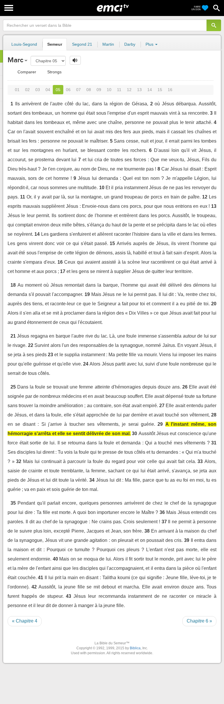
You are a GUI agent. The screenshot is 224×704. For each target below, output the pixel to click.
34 (91, 480)
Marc (15, 60)
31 (213, 442)
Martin (108, 44)
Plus (150, 44)
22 (30, 345)
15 (160, 89)
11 (119, 89)
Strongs (54, 72)
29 (160, 424)
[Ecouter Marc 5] (75, 60)
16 (170, 89)
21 (13, 336)
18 (13, 285)
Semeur (54, 44)
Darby (129, 44)
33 (200, 461)
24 (85, 363)
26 (185, 386)
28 (213, 414)
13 (139, 89)
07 (78, 89)
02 (27, 89)
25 (13, 386)
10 (109, 89)
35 (13, 503)
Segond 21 (82, 44)
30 (134, 433)
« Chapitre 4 (24, 620)
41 (40, 577)
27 (161, 405)
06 (68, 89)
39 (186, 540)
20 (213, 303)
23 (50, 354)
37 (164, 521)
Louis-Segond (24, 44)
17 (62, 271)
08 (88, 89)
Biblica (135, 648)
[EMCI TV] (113, 7)
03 (37, 89)
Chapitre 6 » (199, 620)
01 (17, 89)
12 (129, 89)
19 (87, 294)
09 (99, 89)
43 (68, 596)
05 (58, 89)
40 (55, 558)
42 (34, 586)
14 (149, 89)
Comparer (26, 72)
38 (147, 531)
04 (48, 89)
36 (162, 512)
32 (18, 461)
